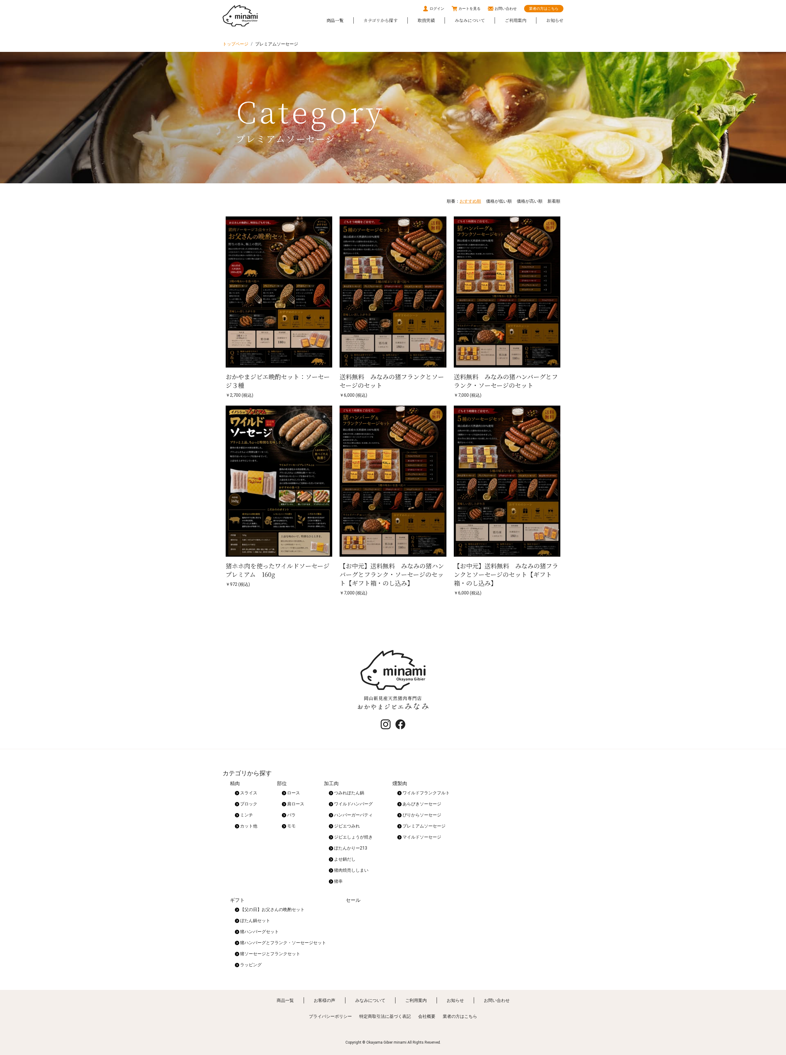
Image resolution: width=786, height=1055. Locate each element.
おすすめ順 (470, 201)
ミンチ (246, 814)
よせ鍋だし (344, 859)
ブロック (248, 803)
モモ (291, 825)
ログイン (437, 8)
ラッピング (250, 964)
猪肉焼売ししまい (350, 870)
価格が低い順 (499, 201)
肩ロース (295, 803)
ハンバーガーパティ (353, 814)
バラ (291, 814)
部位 (282, 783)
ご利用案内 (515, 20)
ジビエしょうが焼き (353, 837)
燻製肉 (399, 783)
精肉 (235, 783)
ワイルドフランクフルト (426, 792)
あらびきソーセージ (421, 803)
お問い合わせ (506, 8)
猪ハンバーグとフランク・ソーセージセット (282, 942)
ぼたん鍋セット (254, 920)
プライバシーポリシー (330, 1016)
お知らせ (554, 20)
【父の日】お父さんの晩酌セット (272, 909)
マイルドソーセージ (421, 837)
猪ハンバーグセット (259, 931)
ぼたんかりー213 (350, 848)
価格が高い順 (530, 201)
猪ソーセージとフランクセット (269, 953)
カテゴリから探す (381, 20)
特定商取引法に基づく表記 (385, 1016)
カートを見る (469, 8)
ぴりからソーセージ (421, 814)
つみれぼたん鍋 (348, 792)
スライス (248, 792)
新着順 (553, 201)
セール (353, 900)
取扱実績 (426, 20)
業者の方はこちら (543, 8)
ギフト (237, 900)
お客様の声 (324, 1000)
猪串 (338, 881)
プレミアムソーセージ (424, 825)
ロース (293, 792)
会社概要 (426, 1016)
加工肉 (331, 783)
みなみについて (470, 20)
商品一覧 (335, 20)
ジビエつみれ (346, 825)
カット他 (248, 825)
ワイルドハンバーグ (353, 803)
